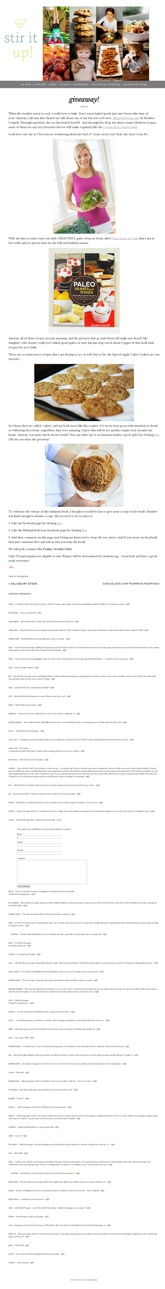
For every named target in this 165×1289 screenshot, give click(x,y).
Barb (10, 785)
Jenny (11, 963)
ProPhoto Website (91, 1280)
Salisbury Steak (23, 583)
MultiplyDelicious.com (126, 118)
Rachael (11, 1072)
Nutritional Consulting (106, 84)
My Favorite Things (135, 84)
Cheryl (11, 1225)
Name (19, 834)
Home (53, 84)
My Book (26, 84)
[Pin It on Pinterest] (11, 567)
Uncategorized (22, 576)
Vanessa (11, 820)
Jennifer (11, 1254)
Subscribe (40, 84)
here (156, 434)
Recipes (64, 84)
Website (20, 850)
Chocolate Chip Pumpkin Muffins (131, 583)
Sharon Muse (13, 740)
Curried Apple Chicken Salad (120, 127)
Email (19, 842)
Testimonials (80, 84)
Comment (21, 858)
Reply (128, 604)
